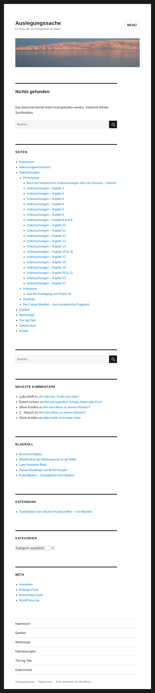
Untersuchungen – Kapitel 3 (45, 198)
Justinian (29, 299)
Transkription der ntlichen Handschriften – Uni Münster (55, 511)
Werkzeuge (26, 315)
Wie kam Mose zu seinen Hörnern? (66, 407)
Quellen (24, 309)
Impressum (26, 161)
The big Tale (27, 320)
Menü (132, 25)
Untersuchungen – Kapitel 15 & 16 (50, 251)
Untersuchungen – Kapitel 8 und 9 (49, 220)
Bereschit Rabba (30, 454)
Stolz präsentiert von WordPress (73, 681)
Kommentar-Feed (31, 595)
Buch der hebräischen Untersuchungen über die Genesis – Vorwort (71, 183)
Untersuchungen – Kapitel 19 (46, 267)
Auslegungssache (38, 23)
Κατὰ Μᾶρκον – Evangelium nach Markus (46, 475)
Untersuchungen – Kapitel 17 (46, 257)
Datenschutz (27, 325)
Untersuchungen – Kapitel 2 (45, 193)
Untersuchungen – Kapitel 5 (45, 209)
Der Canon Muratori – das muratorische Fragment (56, 304)
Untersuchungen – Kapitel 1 (45, 188)
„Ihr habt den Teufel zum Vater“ (59, 396)
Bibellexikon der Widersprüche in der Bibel (47, 459)
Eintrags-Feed (28, 589)
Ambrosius (30, 288)
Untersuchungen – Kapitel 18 (46, 262)
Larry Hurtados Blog (32, 464)
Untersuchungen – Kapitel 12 (46, 235)
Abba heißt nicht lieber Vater (62, 417)
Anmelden (26, 584)
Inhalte (23, 330)
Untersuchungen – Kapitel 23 (46, 283)
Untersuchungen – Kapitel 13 (46, 241)
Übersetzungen (29, 172)
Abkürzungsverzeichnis (34, 167)
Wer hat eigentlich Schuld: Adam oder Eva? (73, 402)
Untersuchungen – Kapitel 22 (46, 278)
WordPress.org (29, 600)
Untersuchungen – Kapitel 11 (46, 230)
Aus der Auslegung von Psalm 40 (49, 293)
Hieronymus (31, 177)
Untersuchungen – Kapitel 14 (46, 246)
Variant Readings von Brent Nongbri (43, 470)
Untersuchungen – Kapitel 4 (45, 204)
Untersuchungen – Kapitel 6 (45, 214)
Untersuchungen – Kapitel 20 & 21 (50, 272)
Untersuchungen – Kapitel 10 (46, 225)
